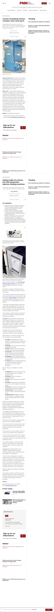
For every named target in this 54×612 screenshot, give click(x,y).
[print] (25, 36)
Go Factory (5, 449)
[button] (3, 3)
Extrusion (19, 10)
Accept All (49, 609)
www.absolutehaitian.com (11, 485)
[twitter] (14, 36)
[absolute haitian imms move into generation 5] (7, 493)
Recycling (25, 10)
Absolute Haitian (12, 297)
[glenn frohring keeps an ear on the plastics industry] (7, 501)
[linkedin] (12, 36)
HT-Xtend (5, 318)
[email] (17, 36)
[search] (5, 3)
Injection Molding (11, 10)
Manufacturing (43, 10)
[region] (27, 610)
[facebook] (10, 36)
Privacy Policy (34, 609)
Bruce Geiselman (14, 191)
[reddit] (16, 36)
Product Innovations (33, 10)
